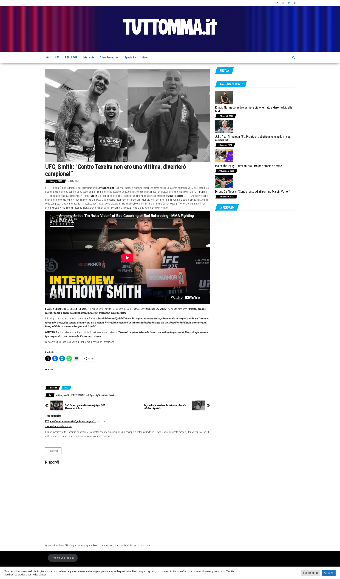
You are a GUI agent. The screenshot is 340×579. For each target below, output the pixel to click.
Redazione (73, 181)
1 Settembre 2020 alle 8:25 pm (58, 426)
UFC (57, 57)
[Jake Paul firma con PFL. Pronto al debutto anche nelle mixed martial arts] (224, 126)
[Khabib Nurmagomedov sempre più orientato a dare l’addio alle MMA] (224, 97)
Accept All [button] (328, 573)
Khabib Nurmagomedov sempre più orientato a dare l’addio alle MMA (253, 109)
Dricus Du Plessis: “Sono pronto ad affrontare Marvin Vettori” (252, 191)
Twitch (295, 3)
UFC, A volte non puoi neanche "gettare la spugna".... (70, 421)
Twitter (289, 3)
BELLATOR (71, 57)
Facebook (277, 3)
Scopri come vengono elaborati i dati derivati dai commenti (122, 545)
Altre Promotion (109, 57)
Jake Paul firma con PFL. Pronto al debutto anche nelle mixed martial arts (252, 138)
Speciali (129, 57)
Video (145, 57)
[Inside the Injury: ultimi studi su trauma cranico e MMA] (224, 155)
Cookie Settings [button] (310, 573)
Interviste (88, 57)
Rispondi (53, 450)
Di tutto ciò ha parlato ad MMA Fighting (149, 207)
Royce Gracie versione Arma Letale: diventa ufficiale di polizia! (165, 407)
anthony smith (62, 395)
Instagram (283, 3)
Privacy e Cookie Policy (63, 557)
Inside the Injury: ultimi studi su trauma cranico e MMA (248, 166)
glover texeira (77, 394)
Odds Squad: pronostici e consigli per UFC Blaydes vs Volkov (85, 407)
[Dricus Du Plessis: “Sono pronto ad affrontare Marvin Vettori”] (224, 181)
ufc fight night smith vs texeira (100, 395)
